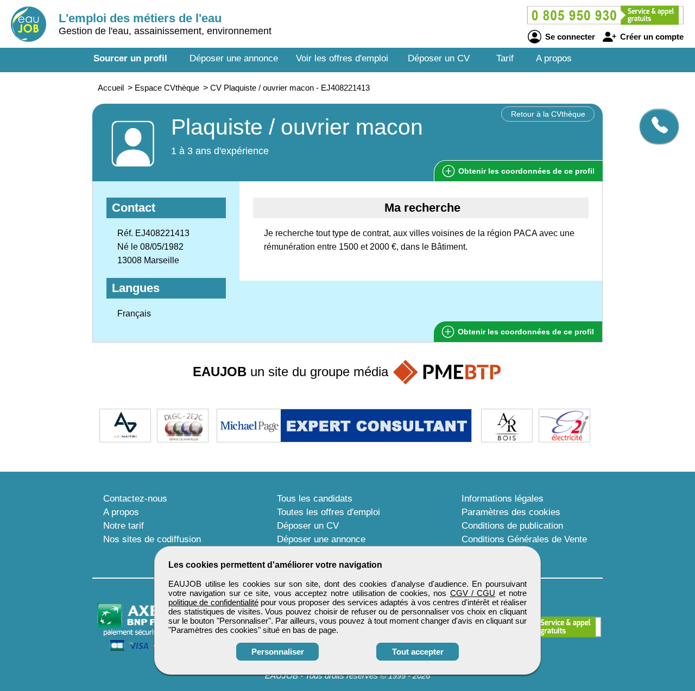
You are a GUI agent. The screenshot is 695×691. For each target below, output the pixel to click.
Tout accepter (418, 651)
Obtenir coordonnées (525, 171)
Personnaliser (277, 651)
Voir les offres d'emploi (342, 58)
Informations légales (503, 498)
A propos (554, 58)
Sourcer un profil (130, 58)
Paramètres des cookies (511, 512)
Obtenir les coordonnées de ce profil (525, 331)
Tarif (505, 58)
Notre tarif (123, 526)
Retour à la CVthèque (548, 114)
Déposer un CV (439, 58)
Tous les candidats (314, 498)
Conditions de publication (512, 526)
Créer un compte (651, 36)
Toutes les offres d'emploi (328, 512)
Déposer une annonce (233, 58)
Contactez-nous (135, 498)
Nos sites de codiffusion (152, 539)
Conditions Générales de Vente (524, 539)
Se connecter (569, 36)
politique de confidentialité (213, 602)
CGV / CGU (473, 593)
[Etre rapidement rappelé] (655, 126)
